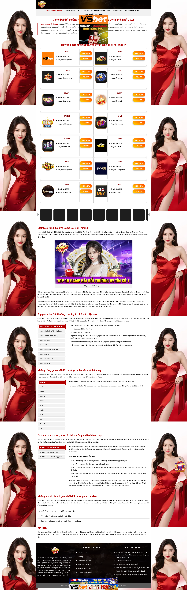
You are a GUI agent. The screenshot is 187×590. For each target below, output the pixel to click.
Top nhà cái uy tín (131, 11)
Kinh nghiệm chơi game (94, 14)
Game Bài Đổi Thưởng (54, 11)
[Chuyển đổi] (39, 511)
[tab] (51, 326)
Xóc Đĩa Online (83, 11)
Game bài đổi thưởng (49, 24)
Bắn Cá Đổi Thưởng (114, 11)
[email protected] (132, 564)
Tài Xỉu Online (69, 11)
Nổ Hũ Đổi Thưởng (98, 11)
